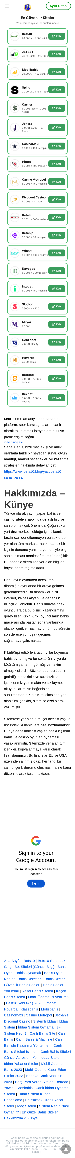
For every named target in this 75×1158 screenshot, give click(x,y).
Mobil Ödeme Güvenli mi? (48, 997)
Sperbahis (24, 1088)
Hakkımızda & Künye (21, 1118)
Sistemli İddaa (44, 1021)
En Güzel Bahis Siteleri (40, 1112)
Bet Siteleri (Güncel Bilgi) (34, 967)
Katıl (58, 36)
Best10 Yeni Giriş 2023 (24, 1003)
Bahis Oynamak (28, 973)
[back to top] (66, 1149)
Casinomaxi (13, 1015)
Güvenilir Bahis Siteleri (22, 985)
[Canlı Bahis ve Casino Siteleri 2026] (27, 5)
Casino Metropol (39, 1015)
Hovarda (11, 1009)
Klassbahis (29, 1009)
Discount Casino (17, 1021)
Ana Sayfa (12, 961)
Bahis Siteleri (55, 979)
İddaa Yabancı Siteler (21, 1064)
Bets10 (29, 961)
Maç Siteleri (26, 1106)
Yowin (8, 1088)
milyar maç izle (13, 442)
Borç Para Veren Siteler (34, 1082)
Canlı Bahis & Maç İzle (34, 1039)
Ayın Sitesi (58, 6)
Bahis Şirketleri (30, 979)
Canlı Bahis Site (42, 1033)
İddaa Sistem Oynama (36, 1027)
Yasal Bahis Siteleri (37, 991)
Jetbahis (61, 1015)
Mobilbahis (49, 1009)
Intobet (50, 1003)
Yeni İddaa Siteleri (47, 1058)
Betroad (62, 1082)
